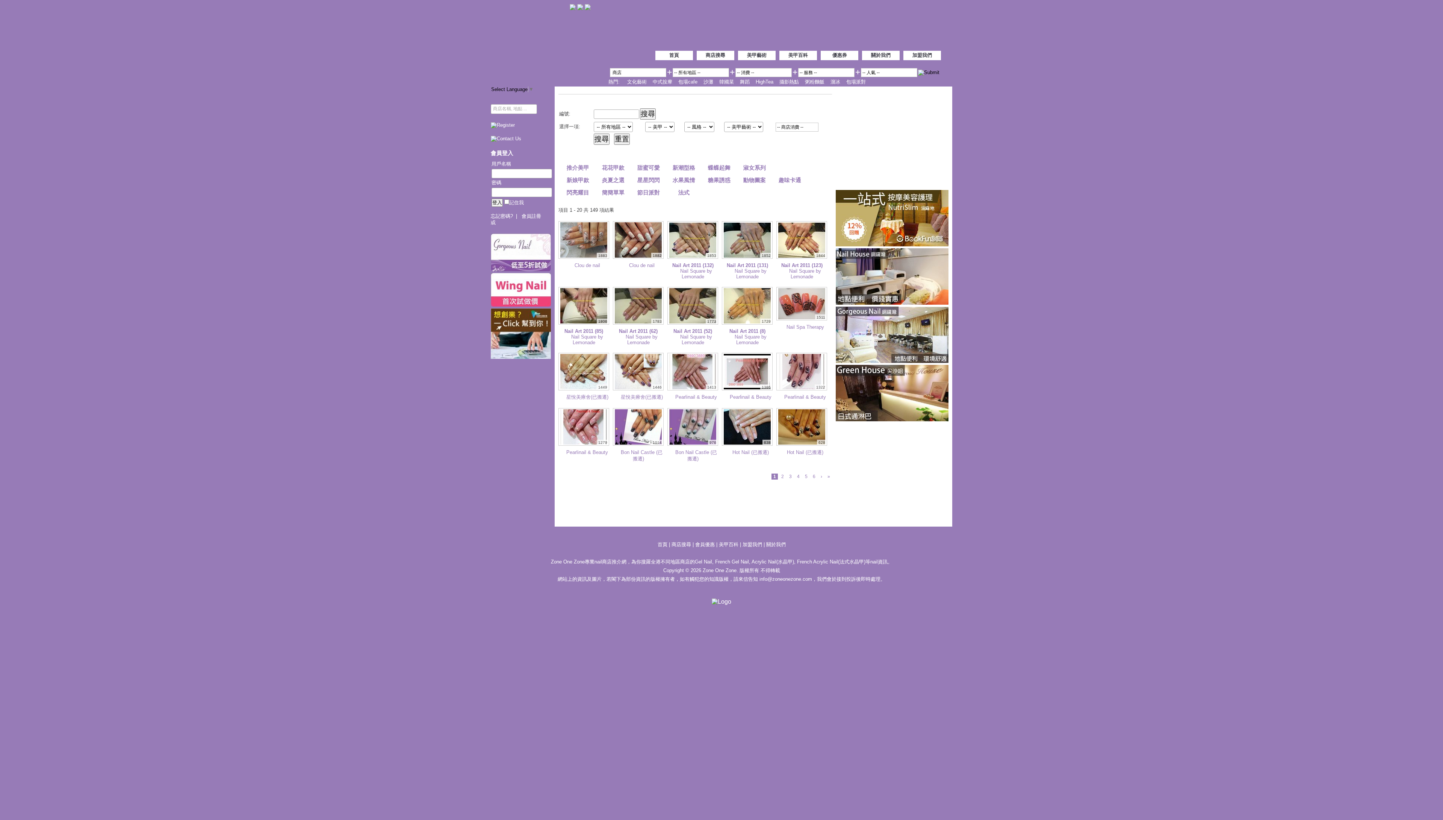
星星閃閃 (648, 180)
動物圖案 (754, 180)
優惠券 (839, 55)
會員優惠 (705, 544)
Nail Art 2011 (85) (583, 331)
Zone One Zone (530, 41)
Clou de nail (587, 265)
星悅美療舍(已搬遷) (587, 397)
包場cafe (687, 82)
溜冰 (835, 82)
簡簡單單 (613, 192)
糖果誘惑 (719, 180)
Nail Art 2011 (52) (692, 331)
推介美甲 (578, 167)
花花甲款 (613, 167)
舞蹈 (745, 82)
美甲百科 (798, 55)
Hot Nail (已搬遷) (750, 452)
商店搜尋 (715, 55)
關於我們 (881, 55)
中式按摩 (662, 82)
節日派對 (648, 192)
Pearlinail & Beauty (696, 397)
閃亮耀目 (578, 192)
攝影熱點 (789, 82)
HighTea (764, 82)
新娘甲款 (578, 180)
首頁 (674, 55)
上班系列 (790, 167)
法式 (684, 192)
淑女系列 (754, 167)
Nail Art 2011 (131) (747, 265)
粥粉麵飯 (814, 82)
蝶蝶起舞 (719, 167)
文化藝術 (637, 82)
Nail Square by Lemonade (696, 273)
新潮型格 (684, 167)
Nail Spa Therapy (805, 327)
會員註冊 (531, 216)
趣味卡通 (790, 180)
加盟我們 (922, 55)
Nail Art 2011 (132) (693, 265)
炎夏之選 (613, 180)
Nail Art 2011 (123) (802, 265)
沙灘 (708, 82)
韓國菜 (726, 82)
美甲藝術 (757, 55)
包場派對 (856, 82)
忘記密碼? (502, 216)
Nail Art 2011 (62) (638, 331)
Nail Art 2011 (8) (747, 331)
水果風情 (684, 180)
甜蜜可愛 (648, 167)
